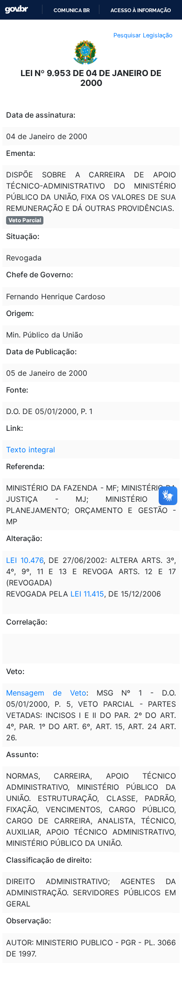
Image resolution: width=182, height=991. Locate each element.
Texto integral (30, 449)
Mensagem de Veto (46, 692)
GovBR (16, 9)
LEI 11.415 (87, 593)
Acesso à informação (141, 10)
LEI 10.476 (24, 560)
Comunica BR (72, 10)
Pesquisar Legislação (143, 35)
